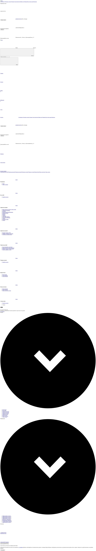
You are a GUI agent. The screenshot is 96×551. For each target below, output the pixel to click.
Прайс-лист (22, 1)
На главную (2, 311)
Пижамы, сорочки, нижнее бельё (8, 248)
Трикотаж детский (5, 413)
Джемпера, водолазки (6, 210)
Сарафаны (4, 215)
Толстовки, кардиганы (6, 217)
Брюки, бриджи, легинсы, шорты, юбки (9, 209)
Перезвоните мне (3, 533)
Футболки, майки (5, 219)
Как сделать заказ (30, 1)
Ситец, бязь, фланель (6, 216)
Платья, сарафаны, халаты (6, 249)
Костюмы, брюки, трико (6, 232)
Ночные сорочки (5, 213)
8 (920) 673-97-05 (18, 125)
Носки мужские (5, 289)
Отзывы (12, 1)
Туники (3, 218)
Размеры (25, 1)
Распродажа (4, 409)
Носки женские (5, 288)
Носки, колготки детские (6, 290)
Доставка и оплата (8, 1)
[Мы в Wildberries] (0, 2)
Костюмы (4, 211)
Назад (17, 179)
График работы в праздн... (6, 515)
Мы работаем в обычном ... (7, 520)
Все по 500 (4, 410)
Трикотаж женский (5, 411)
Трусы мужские (5, 276)
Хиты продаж (2, 162)
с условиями (20, 547)
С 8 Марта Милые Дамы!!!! (7, 521)
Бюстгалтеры (4, 274)
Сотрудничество (17, 1)
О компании (2, 1)
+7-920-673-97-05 (3, 532)
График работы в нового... (6, 522)
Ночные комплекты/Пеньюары (7, 212)
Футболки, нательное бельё (7, 234)
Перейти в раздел (5, 262)
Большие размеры (3, 171)
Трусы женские (5, 275)
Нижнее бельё (4, 415)
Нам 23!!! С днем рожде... (6, 519)
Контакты (35, 1)
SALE (3, 183)
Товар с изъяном (5, 184)
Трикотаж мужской (5, 412)
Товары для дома (5, 414)
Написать (2, 29)
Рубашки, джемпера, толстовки (7, 233)
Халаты (3, 220)
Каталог (32, 55)
